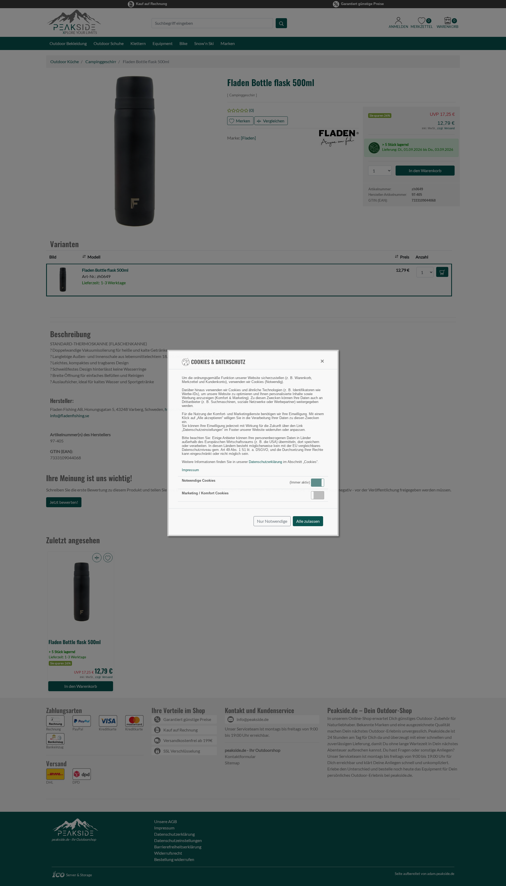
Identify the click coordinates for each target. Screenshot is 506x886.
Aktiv (317, 482)
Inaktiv (319, 495)
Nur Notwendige (272, 521)
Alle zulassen (308, 521)
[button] (317, 483)
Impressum (190, 470)
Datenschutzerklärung (265, 462)
